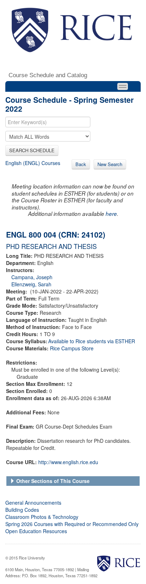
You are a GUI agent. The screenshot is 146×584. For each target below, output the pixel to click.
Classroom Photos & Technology (41, 516)
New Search (109, 164)
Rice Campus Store (72, 348)
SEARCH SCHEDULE (32, 150)
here (111, 213)
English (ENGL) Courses (32, 162)
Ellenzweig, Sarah (31, 284)
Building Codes (22, 509)
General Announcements (33, 502)
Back (80, 164)
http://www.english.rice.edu (68, 462)
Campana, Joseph (31, 277)
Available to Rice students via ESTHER (91, 341)
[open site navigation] (122, 86)
